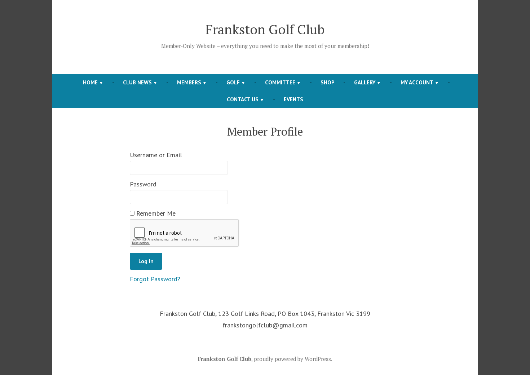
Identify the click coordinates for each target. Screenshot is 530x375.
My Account (417, 82)
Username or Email (156, 155)
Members (189, 82)
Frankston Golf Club (265, 29)
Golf (233, 82)
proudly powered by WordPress (292, 358)
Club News (137, 82)
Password (143, 184)
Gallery (364, 82)
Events (293, 99)
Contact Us (243, 99)
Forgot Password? (155, 279)
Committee (280, 82)
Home (90, 82)
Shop (328, 82)
